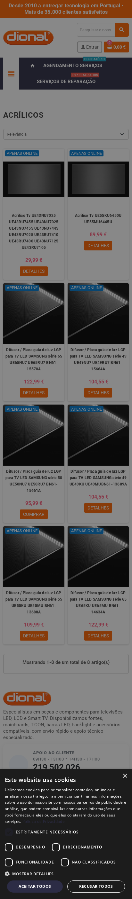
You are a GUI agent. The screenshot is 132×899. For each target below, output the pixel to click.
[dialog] (66, 834)
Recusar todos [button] (96, 886)
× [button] (124, 776)
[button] (66, 874)
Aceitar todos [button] (35, 886)
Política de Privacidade (43, 821)
